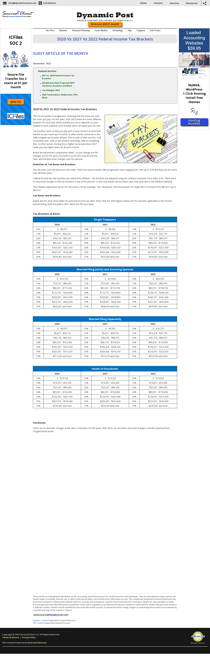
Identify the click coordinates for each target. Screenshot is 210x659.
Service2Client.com (37, 642)
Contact (158, 3)
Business (63, 30)
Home (143, 3)
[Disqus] (105, 473)
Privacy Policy (29, 637)
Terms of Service (10, 637)
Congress (141, 30)
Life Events (155, 30)
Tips (130, 30)
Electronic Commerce (198, 643)
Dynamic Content (40, 620)
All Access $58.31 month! (105, 24)
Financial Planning (81, 30)
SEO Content (38, 623)
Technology (117, 30)
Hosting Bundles (194, 122)
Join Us (16, 102)
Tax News (50, 30)
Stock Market (101, 30)
